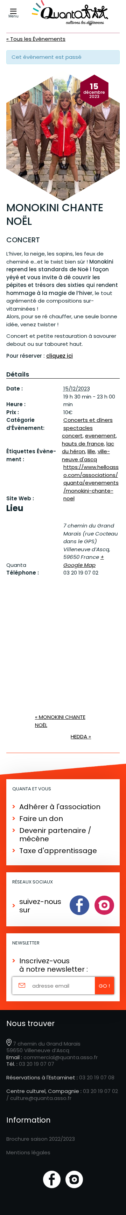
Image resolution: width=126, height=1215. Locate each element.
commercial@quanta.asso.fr (60, 1057)
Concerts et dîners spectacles (88, 424)
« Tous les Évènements (35, 39)
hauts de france (83, 443)
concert (72, 435)
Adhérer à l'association (59, 807)
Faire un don (41, 818)
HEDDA (81, 736)
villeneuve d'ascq (86, 455)
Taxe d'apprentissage (58, 850)
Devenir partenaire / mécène (55, 834)
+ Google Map (83, 561)
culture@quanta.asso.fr (40, 1098)
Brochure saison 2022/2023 (40, 1138)
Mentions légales (28, 1152)
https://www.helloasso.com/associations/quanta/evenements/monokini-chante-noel (91, 482)
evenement (100, 435)
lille (91, 451)
